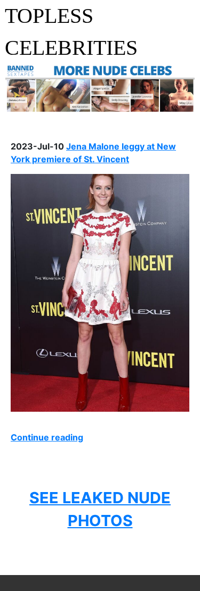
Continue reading (47, 437)
